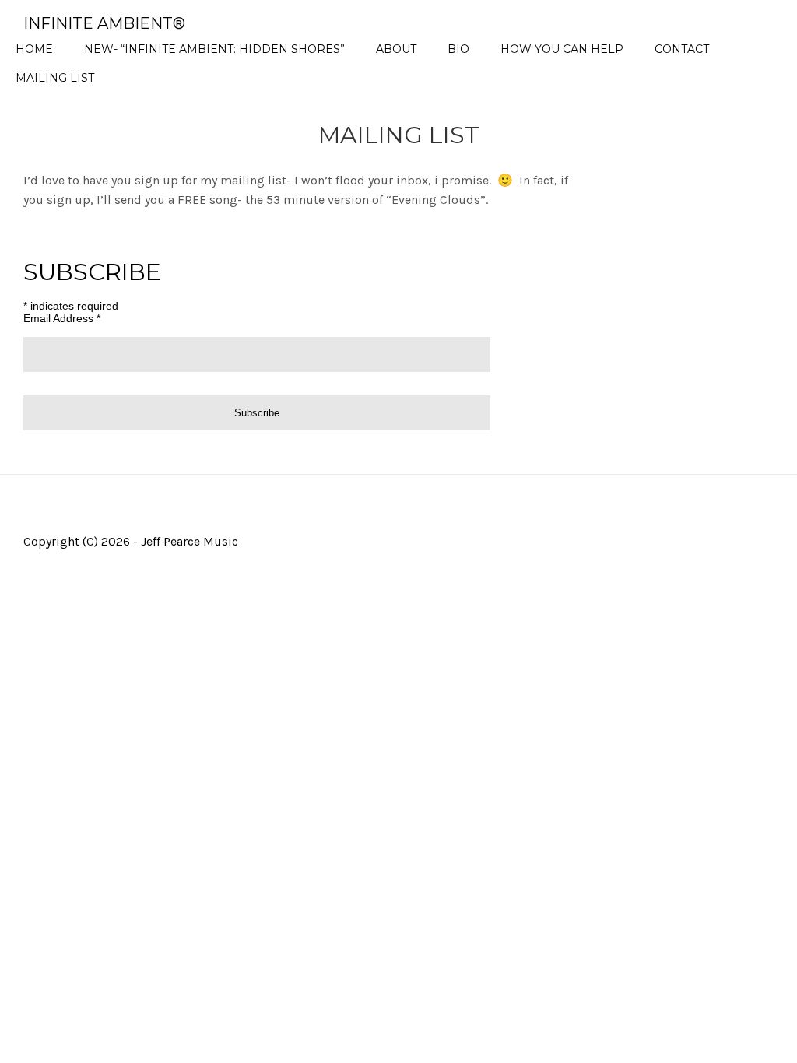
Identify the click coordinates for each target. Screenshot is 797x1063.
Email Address (61, 318)
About (396, 49)
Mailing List (55, 78)
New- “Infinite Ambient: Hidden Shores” (214, 49)
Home (34, 49)
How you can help (561, 49)
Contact (682, 49)
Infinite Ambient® (104, 23)
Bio (458, 49)
